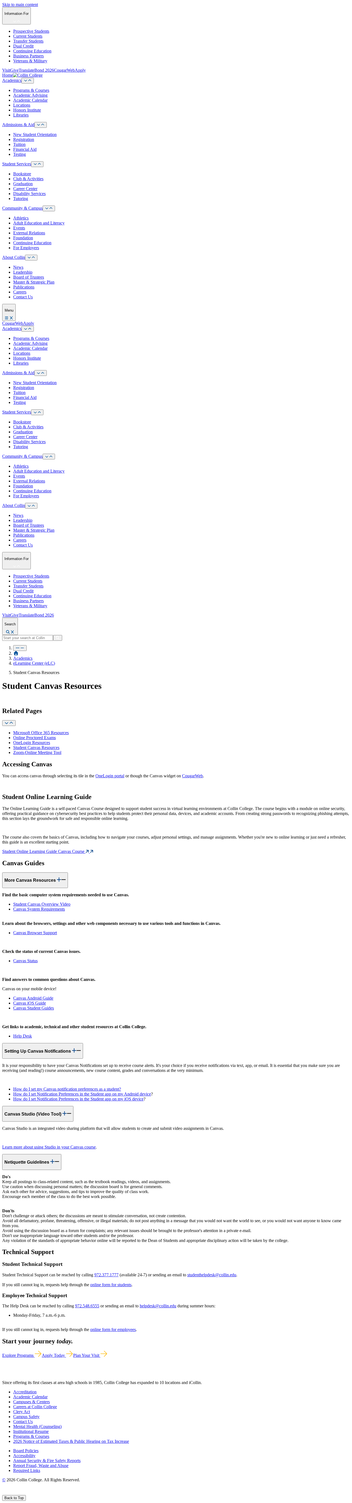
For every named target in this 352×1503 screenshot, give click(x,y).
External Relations (29, 233)
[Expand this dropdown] (9, 723)
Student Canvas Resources (36, 747)
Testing (19, 154)
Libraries (21, 115)
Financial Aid (25, 149)
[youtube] (23, 1492)
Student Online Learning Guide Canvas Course (44, 851)
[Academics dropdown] (27, 81)
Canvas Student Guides (33, 1008)
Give (14, 70)
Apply (80, 70)
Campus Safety (26, 1416)
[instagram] (16, 1492)
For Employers (26, 247)
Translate (26, 70)
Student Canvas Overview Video (41, 904)
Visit (6, 70)
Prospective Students (31, 31)
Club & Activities (28, 178)
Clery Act (21, 1411)
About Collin (13, 257)
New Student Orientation (35, 134)
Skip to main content (20, 4)
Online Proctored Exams (34, 737)
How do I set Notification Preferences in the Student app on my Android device (82, 1094)
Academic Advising (30, 95)
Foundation (23, 237)
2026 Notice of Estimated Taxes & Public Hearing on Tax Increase (71, 1441)
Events (19, 228)
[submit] (57, 638)
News (18, 267)
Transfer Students (28, 41)
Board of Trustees (28, 277)
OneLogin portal (109, 775)
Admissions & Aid (18, 124)
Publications (23, 287)
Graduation (23, 183)
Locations (21, 105)
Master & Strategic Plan (33, 282)
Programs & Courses (31, 90)
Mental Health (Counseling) (37, 1426)
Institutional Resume (31, 1431)
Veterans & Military (30, 61)
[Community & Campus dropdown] (49, 208)
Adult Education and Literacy (39, 223)
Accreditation (25, 1392)
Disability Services (29, 193)
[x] (10, 1492)
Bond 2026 (44, 70)
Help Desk (22, 1036)
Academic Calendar (30, 100)
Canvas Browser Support (35, 932)
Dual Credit (23, 46)
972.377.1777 (106, 1274)
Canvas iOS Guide (29, 1003)
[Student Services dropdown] (37, 164)
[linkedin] (30, 1492)
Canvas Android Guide (33, 998)
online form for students (110, 1284)
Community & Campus (22, 208)
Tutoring (20, 198)
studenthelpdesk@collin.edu (211, 1274)
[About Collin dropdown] (31, 257)
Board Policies (25, 1450)
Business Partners (28, 56)
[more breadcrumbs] (20, 648)
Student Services (16, 164)
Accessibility (24, 1455)
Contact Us (23, 297)
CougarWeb (64, 70)
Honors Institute (27, 110)
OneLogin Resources (31, 742)
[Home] (16, 653)
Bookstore (22, 173)
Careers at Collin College (35, 1406)
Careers (19, 292)
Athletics (21, 218)
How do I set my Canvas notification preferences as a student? (67, 1089)
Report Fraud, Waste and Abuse (40, 1465)
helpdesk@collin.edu (158, 1306)
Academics (11, 80)
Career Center (25, 188)
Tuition (19, 144)
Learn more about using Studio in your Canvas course (49, 1147)
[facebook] (4, 1492)
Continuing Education (32, 51)
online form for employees (113, 1329)
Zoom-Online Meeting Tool (37, 752)
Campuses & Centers (31, 1401)
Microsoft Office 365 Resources (41, 732)
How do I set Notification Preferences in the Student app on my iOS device (78, 1099)
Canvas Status (25, 960)
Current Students (27, 36)
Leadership (22, 272)
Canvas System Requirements (39, 909)
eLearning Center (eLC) (34, 663)
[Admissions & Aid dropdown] (40, 125)
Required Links (26, 1470)
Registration (23, 139)
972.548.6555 (87, 1306)
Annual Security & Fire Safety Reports (47, 1460)
